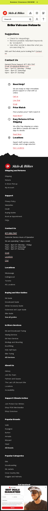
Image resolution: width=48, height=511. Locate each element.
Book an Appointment (13, 216)
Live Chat (16, 100)
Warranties (9, 205)
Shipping (8, 176)
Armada (8, 436)
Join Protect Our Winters (14, 404)
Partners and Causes (13, 379)
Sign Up (12, 507)
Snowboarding (10, 465)
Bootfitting (9, 346)
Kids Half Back (10, 350)
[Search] (30, 19)
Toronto (8, 281)
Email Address (4, 498)
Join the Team (10, 375)
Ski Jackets (9, 469)
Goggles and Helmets (13, 477)
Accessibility (9, 390)
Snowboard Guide (12, 302)
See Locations (18, 148)
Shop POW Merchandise (14, 407)
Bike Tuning (9, 354)
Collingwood (10, 277)
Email (15, 104)
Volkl (7, 425)
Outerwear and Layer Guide (15, 310)
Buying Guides (10, 213)
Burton (7, 433)
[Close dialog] (45, 487)
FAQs (7, 220)
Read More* (17, 116)
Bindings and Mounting (14, 342)
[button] (37, 13)
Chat (6, 260)
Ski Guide (8, 298)
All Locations (10, 285)
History (7, 371)
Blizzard (8, 440)
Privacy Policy (10, 201)
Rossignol (8, 429)
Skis (6, 461)
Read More (17, 134)
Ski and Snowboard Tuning (15, 331)
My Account (9, 187)
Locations (9, 256)
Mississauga (9, 273)
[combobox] (17, 19)
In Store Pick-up (11, 184)
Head (7, 444)
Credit (7, 209)
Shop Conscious (11, 411)
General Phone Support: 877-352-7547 (20, 64)
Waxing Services (11, 335)
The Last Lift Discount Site (15, 382)
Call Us (15, 97)
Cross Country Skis (12, 473)
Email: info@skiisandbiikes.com (17, 66)
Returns (8, 180)
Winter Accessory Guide (14, 306)
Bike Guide (9, 313)
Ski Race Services (11, 338)
